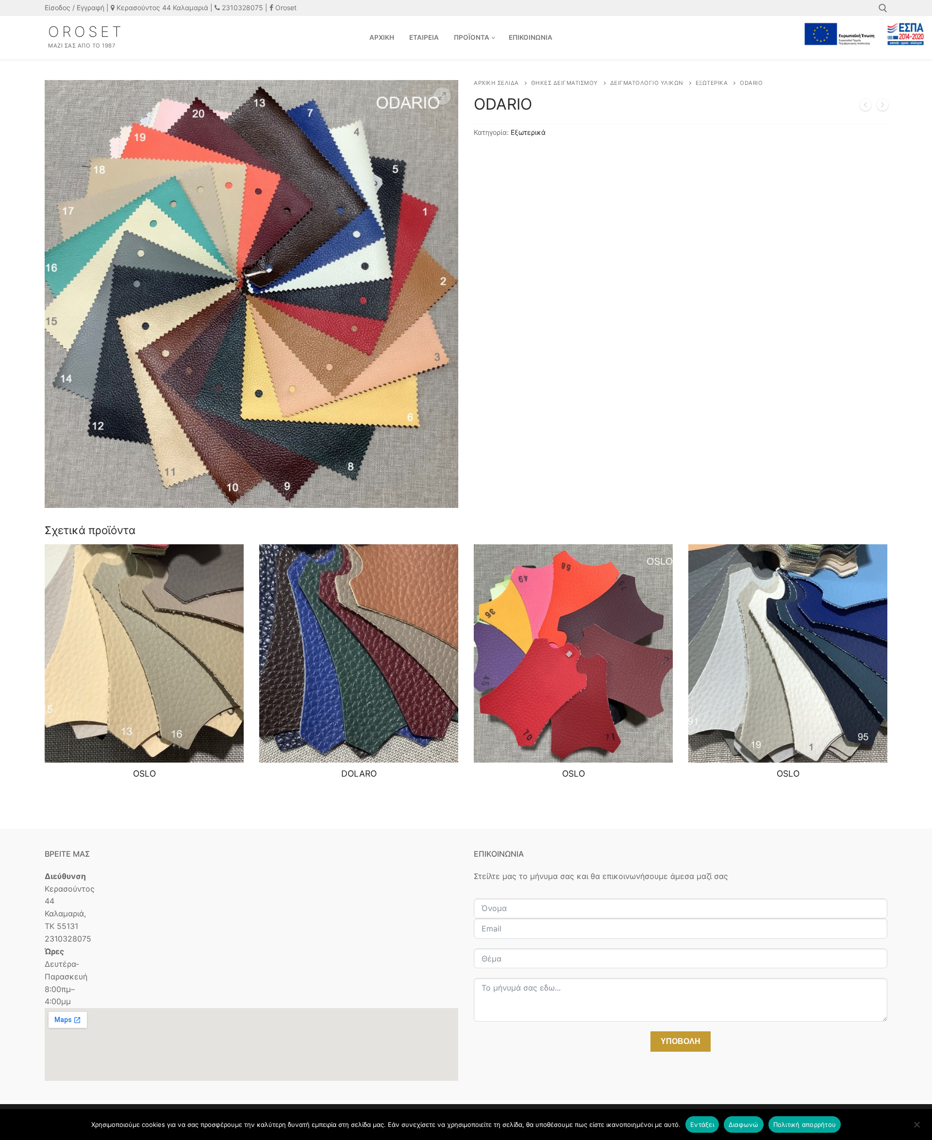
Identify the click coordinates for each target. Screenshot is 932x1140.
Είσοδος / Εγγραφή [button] (74, 7)
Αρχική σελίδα (496, 83)
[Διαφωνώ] (916, 1128)
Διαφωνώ (744, 1124)
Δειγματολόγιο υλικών (646, 83)
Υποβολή (680, 1041)
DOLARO (359, 773)
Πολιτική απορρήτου (804, 1124)
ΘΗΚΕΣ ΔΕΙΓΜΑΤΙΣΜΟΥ (564, 83)
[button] (442, 96)
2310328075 (241, 7)
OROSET (86, 31)
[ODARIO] (882, 106)
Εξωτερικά (712, 83)
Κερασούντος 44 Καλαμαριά (161, 7)
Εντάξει (702, 1124)
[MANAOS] (865, 106)
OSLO (144, 773)
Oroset (285, 7)
